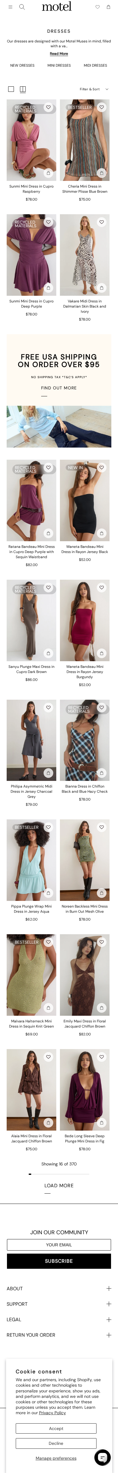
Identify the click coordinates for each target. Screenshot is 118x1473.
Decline (56, 1443)
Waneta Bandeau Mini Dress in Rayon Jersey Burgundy (84, 671)
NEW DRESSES (22, 65)
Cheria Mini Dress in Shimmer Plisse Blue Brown (84, 189)
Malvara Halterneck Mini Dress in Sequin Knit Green (31, 1024)
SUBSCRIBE (59, 1261)
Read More (59, 53)
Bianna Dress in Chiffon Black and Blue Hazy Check (85, 789)
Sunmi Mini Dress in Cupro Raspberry (31, 189)
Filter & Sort (90, 89)
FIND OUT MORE (59, 388)
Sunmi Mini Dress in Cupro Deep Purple (31, 304)
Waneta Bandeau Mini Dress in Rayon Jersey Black (84, 549)
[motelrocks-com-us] (57, 7)
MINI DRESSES (59, 65)
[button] (48, 107)
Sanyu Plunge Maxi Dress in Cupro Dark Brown (31, 669)
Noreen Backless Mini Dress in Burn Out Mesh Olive (85, 909)
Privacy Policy (52, 1412)
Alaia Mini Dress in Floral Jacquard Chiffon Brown (31, 1139)
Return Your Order (31, 1335)
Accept (56, 1428)
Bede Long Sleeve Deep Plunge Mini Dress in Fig (85, 1139)
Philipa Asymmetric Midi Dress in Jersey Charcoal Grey (31, 791)
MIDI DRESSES (95, 65)
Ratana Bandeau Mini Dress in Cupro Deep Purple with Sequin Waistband (31, 551)
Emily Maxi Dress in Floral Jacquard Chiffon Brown (85, 1024)
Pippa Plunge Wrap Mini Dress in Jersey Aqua (31, 909)
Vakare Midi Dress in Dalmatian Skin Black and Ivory (84, 306)
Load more (59, 1185)
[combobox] (22, 7)
